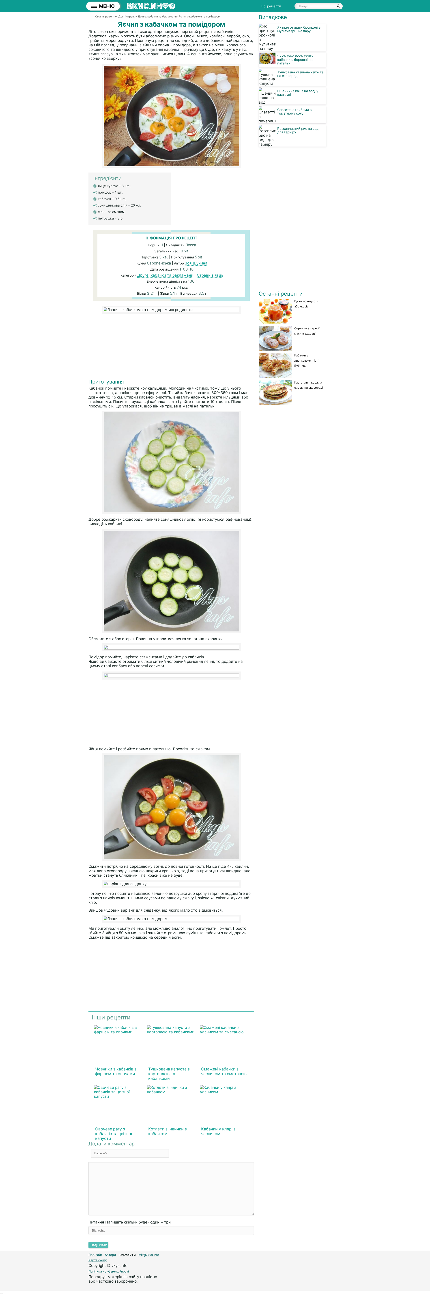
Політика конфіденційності (108, 1271)
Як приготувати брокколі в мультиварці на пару (298, 29)
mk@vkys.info (148, 1255)
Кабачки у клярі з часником (218, 1131)
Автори (110, 1255)
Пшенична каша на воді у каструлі (297, 93)
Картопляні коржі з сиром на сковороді (308, 385)
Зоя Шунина (196, 263)
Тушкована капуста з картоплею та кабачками (169, 1074)
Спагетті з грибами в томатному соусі (294, 111)
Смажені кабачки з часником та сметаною (224, 1071)
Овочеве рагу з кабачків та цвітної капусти (113, 1134)
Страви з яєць (210, 275)
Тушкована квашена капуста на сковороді (300, 74)
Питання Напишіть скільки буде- (129, 1222)
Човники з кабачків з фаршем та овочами (115, 1071)
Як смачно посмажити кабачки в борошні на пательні (295, 59)
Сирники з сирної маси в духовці (306, 330)
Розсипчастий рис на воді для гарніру (298, 130)
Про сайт (95, 1255)
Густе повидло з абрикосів (306, 303)
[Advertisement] (171, 347)
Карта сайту (97, 1260)
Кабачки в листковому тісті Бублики (306, 360)
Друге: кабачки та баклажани (165, 275)
